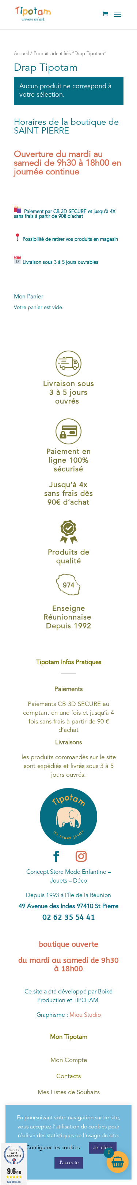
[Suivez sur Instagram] (81, 856)
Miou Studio (85, 1015)
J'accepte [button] (69, 1163)
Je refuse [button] (102, 1148)
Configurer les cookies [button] (53, 1148)
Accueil (21, 53)
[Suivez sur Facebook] (56, 856)
